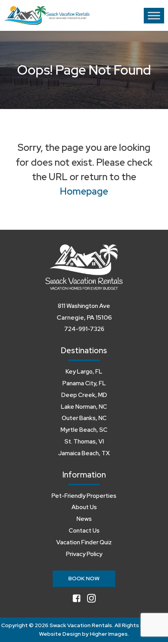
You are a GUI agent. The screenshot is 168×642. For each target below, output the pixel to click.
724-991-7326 (84, 329)
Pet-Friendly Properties (84, 496)
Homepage (84, 191)
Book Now (84, 578)
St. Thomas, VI (84, 441)
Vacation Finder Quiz (84, 542)
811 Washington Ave (84, 306)
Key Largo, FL (84, 372)
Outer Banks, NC (84, 418)
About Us (84, 507)
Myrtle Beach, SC (84, 430)
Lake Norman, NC (84, 407)
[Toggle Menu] (154, 15)
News (84, 519)
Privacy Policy (84, 554)
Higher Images (109, 633)
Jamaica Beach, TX (84, 453)
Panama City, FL (84, 383)
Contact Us (84, 531)
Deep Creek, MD (84, 395)
